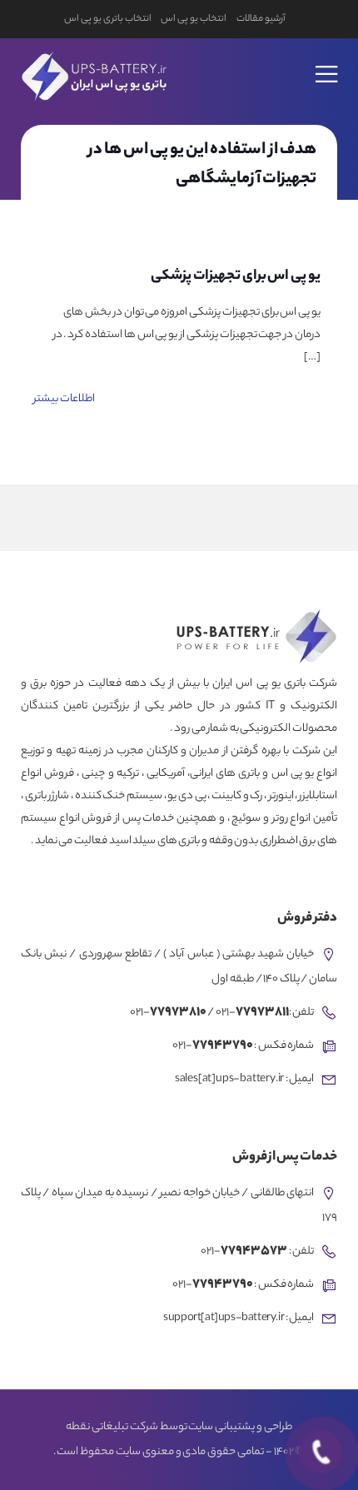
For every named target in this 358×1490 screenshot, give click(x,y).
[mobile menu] (327, 63)
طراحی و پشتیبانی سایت (239, 1427)
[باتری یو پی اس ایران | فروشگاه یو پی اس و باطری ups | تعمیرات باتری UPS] (92, 74)
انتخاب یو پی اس (193, 19)
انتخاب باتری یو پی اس (107, 19)
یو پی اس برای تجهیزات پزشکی (236, 276)
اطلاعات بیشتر (64, 399)
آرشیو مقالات (261, 19)
